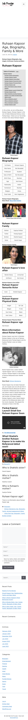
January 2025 (6, 633)
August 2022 (6, 641)
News (4, 676)
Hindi (3, 671)
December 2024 (7, 636)
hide (17, 71)
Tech (3, 686)
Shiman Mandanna (15, 381)
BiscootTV (7, 464)
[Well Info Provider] (8, 4)
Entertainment (6, 661)
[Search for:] (12, 577)
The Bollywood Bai (9, 432)
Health (4, 669)
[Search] (24, 577)
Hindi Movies (6, 674)
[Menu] (24, 4)
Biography (7, 506)
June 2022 (5, 646)
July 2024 (5, 639)
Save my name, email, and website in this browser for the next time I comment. (14, 560)
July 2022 (5, 644)
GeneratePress (14, 717)
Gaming (4, 666)
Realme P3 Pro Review (9, 590)
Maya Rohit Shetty (15, 200)
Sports (4, 681)
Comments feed (7, 706)
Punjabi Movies (6, 679)
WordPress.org (6, 709)
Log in (4, 701)
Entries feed (5, 704)
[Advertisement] (14, 23)
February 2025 (6, 631)
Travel (4, 689)
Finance (4, 663)
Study (4, 684)
